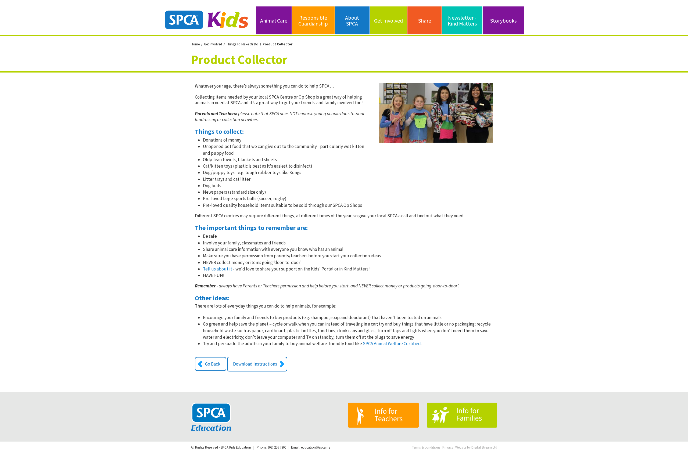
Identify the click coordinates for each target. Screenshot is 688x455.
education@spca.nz (315, 447)
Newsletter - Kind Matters (462, 20)
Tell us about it (218, 269)
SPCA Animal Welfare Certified (392, 343)
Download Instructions (255, 364)
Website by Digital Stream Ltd (476, 447)
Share (424, 20)
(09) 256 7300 (277, 447)
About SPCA (352, 20)
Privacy (447, 447)
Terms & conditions (426, 447)
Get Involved (388, 20)
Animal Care (273, 20)
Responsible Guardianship (313, 20)
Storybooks (503, 20)
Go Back (212, 364)
